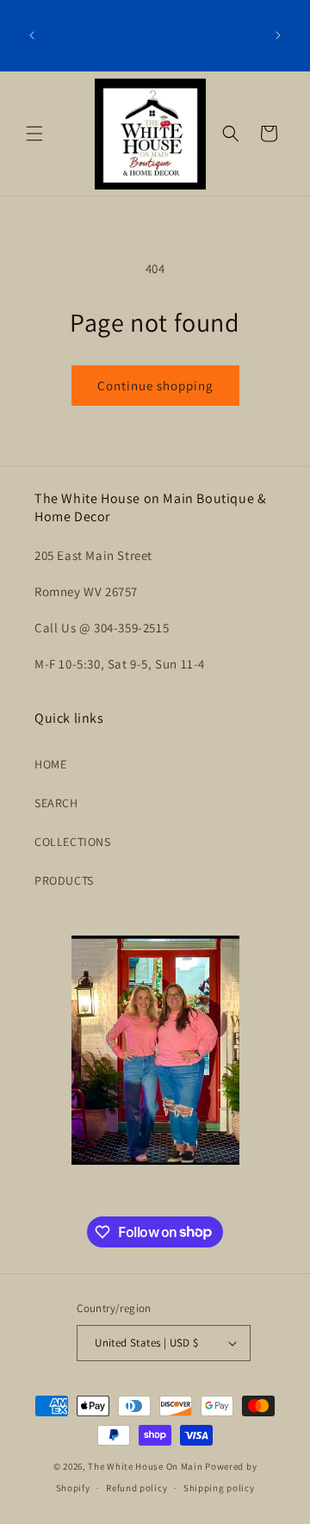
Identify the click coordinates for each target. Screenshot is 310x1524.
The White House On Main (145, 1466)
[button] (34, 133)
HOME (50, 764)
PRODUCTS (64, 880)
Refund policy (136, 1488)
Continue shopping (155, 385)
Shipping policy (219, 1488)
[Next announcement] (278, 35)
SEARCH (56, 803)
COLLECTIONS (72, 841)
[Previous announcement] (32, 35)
